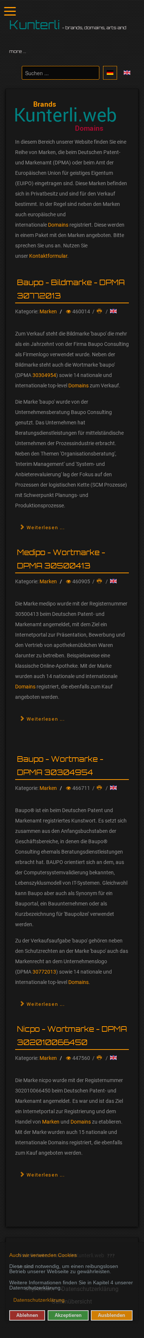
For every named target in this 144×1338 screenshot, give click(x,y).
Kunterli (34, 24)
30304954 (44, 375)
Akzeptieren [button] (68, 1315)
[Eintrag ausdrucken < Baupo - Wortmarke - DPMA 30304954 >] (100, 788)
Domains (58, 225)
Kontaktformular (48, 256)
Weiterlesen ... (45, 527)
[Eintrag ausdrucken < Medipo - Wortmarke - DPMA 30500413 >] (100, 581)
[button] (9, 1300)
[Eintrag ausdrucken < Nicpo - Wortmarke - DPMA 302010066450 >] (100, 1058)
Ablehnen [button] (27, 1315)
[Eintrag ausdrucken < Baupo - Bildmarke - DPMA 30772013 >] (100, 311)
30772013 (44, 972)
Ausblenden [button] (111, 1315)
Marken (48, 311)
